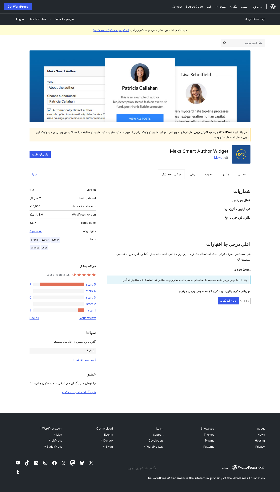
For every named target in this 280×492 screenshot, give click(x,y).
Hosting (260, 440)
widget (35, 247)
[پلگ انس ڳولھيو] (224, 43)
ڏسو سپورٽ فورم (84, 359)
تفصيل (242, 174)
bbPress (55, 440)
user (44, 247)
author (55, 239)
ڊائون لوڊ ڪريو (40, 154)
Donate (106, 440)
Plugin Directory (255, 19)
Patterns (208, 446)
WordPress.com (50, 428)
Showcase (207, 428)
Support (158, 434)
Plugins (209, 440)
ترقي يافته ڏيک (171, 174)
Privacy (260, 446)
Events (108, 434)
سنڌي (225, 467)
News (261, 434)
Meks (218, 157)
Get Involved (104, 428)
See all (34, 318)
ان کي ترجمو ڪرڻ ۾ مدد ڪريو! (111, 30)
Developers (156, 440)
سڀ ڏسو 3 (36, 231)
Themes (209, 434)
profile (34, 239)
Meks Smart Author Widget (199, 151)
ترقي (193, 174)
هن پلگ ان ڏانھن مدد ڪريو (79, 392)
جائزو (225, 174)
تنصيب (209, 174)
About (261, 428)
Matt (57, 434)
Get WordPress (17, 6)
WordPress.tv (153, 446)
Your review (87, 318)
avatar (45, 239)
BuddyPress (53, 446)
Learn (159, 428)
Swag (107, 446)
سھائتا (33, 174)
